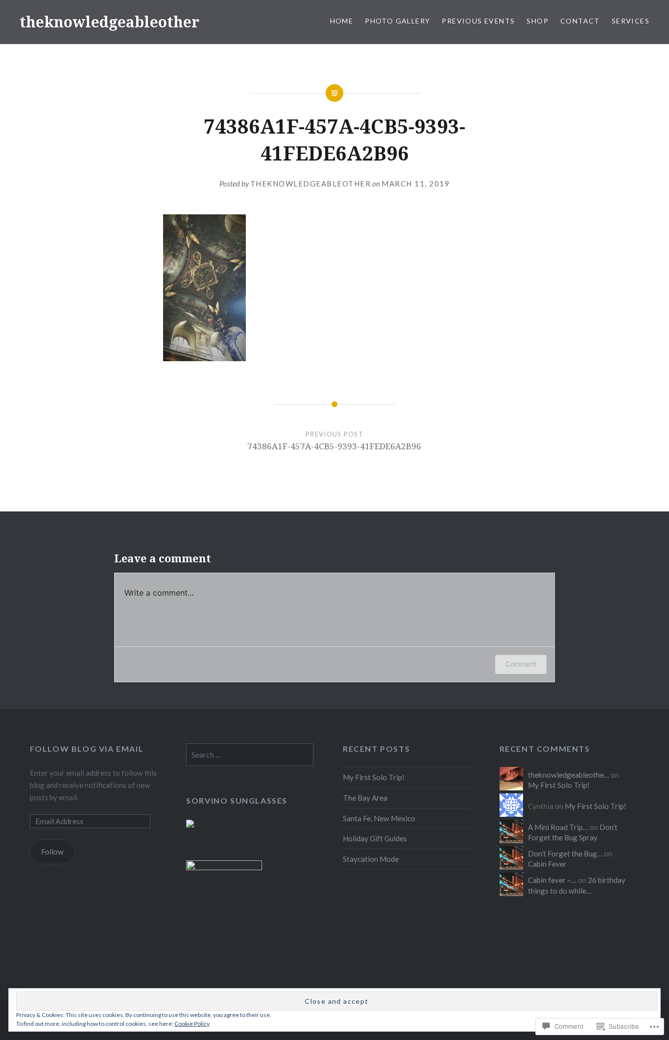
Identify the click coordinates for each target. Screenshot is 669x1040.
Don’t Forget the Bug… (565, 853)
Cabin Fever (547, 863)
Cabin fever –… (552, 880)
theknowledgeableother (109, 22)
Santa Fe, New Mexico (379, 818)
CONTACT (580, 21)
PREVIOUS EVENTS (478, 21)
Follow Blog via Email (87, 748)
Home (342, 21)
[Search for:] (249, 754)
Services (630, 21)
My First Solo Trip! (374, 777)
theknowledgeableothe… (568, 774)
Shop (537, 21)
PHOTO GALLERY (397, 21)
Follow (52, 851)
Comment (520, 664)
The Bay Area (365, 797)
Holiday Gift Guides (375, 838)
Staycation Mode (371, 859)
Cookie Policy (192, 1023)
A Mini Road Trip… (558, 827)
